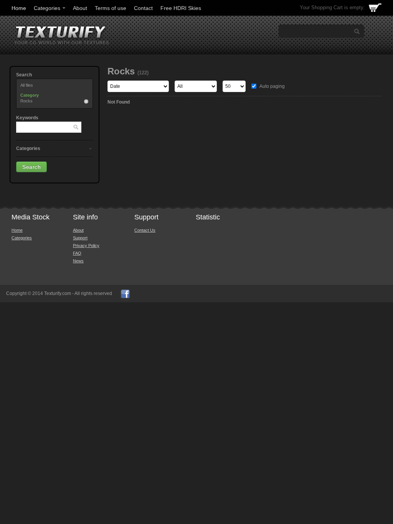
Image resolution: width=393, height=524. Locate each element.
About (80, 8)
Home (19, 8)
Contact (143, 8)
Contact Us (144, 230)
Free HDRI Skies (180, 8)
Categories (47, 8)
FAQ (77, 253)
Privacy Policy (86, 245)
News (78, 261)
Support (80, 238)
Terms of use (110, 8)
